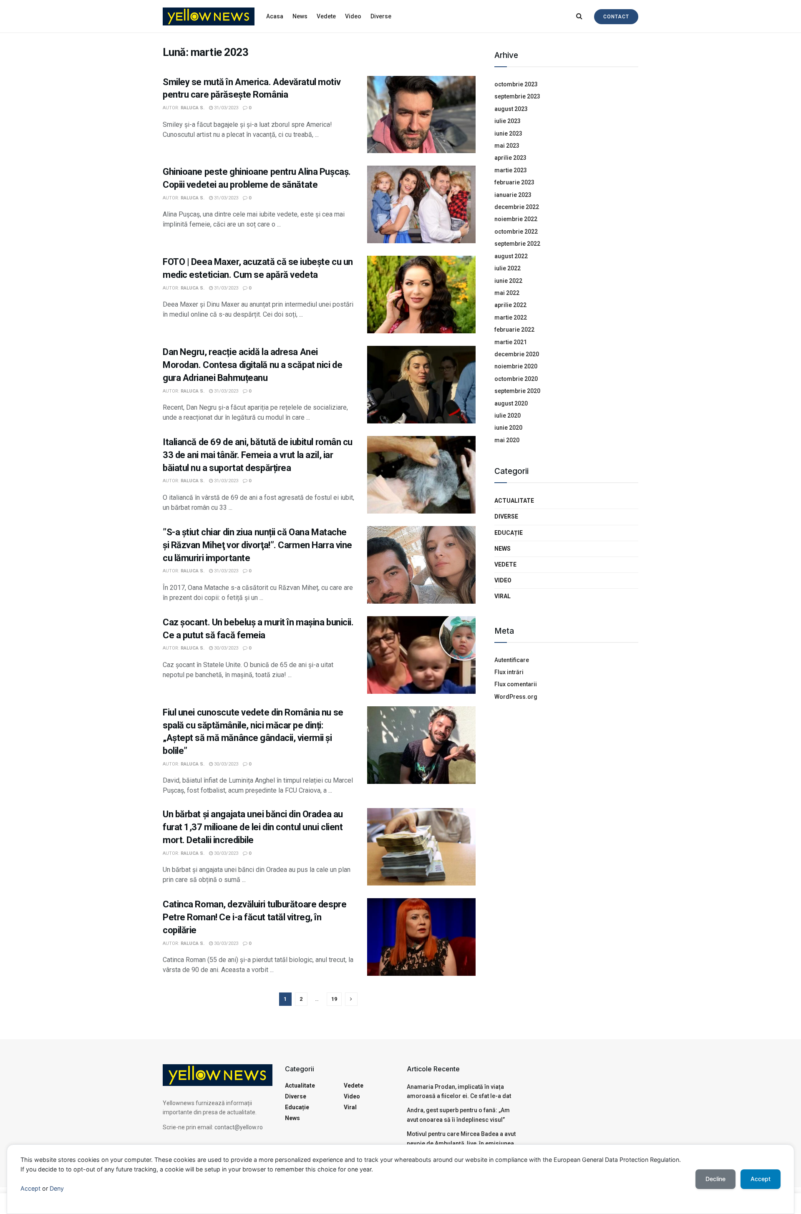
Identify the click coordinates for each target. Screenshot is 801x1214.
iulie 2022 (507, 268)
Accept (30, 1188)
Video (353, 16)
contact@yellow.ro (238, 1127)
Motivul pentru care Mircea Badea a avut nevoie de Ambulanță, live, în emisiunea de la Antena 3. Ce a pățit (461, 1143)
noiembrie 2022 (515, 219)
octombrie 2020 (516, 378)
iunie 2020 (508, 427)
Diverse (380, 16)
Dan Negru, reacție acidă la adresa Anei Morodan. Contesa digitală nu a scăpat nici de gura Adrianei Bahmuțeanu (252, 365)
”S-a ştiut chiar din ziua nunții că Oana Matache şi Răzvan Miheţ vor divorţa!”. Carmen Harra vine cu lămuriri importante (257, 545)
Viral (502, 596)
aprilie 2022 (510, 305)
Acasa (274, 16)
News (299, 16)
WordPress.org (515, 696)
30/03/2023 (225, 648)
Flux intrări (509, 672)
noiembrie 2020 (515, 366)
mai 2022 (506, 293)
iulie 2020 (507, 415)
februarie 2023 (514, 182)
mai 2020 (506, 440)
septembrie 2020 (517, 391)
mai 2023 (506, 145)
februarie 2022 (514, 329)
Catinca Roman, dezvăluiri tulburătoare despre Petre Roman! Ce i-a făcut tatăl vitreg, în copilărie (254, 917)
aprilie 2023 (510, 157)
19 (334, 999)
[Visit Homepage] (208, 16)
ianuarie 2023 (512, 194)
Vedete (326, 16)
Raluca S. (192, 108)
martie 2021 (510, 342)
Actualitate (514, 500)
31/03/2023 (225, 108)
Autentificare (511, 660)
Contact (616, 17)
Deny (57, 1188)
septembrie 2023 (517, 96)
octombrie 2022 (516, 231)
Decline (715, 1178)
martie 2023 (510, 170)
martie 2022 (510, 317)
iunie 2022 (508, 280)
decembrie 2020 (516, 354)
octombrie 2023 (516, 84)
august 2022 (511, 256)
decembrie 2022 (516, 207)
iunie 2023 (508, 133)
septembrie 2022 (517, 243)
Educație (508, 532)
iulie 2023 (507, 121)
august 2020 (511, 403)
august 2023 (511, 109)
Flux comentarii (515, 684)
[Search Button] (579, 16)
